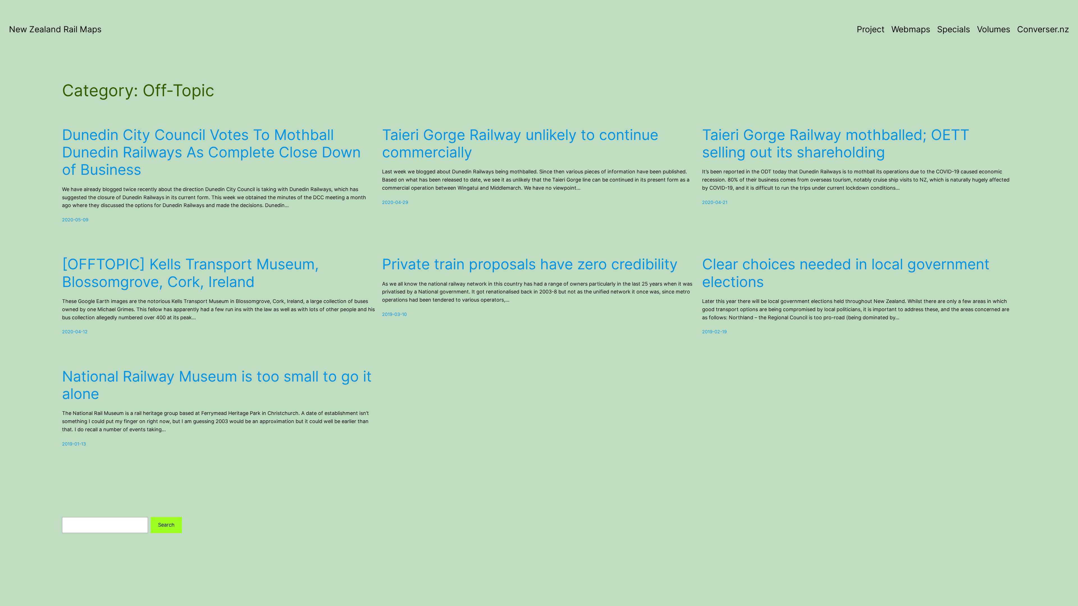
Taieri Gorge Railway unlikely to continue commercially (520, 143)
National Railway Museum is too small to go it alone (217, 385)
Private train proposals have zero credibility (530, 264)
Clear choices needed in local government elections (846, 273)
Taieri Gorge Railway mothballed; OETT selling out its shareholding (835, 143)
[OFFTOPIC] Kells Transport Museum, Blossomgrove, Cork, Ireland (190, 273)
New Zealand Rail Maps (55, 29)
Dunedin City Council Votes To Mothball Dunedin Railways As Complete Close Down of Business (211, 152)
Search (166, 525)
